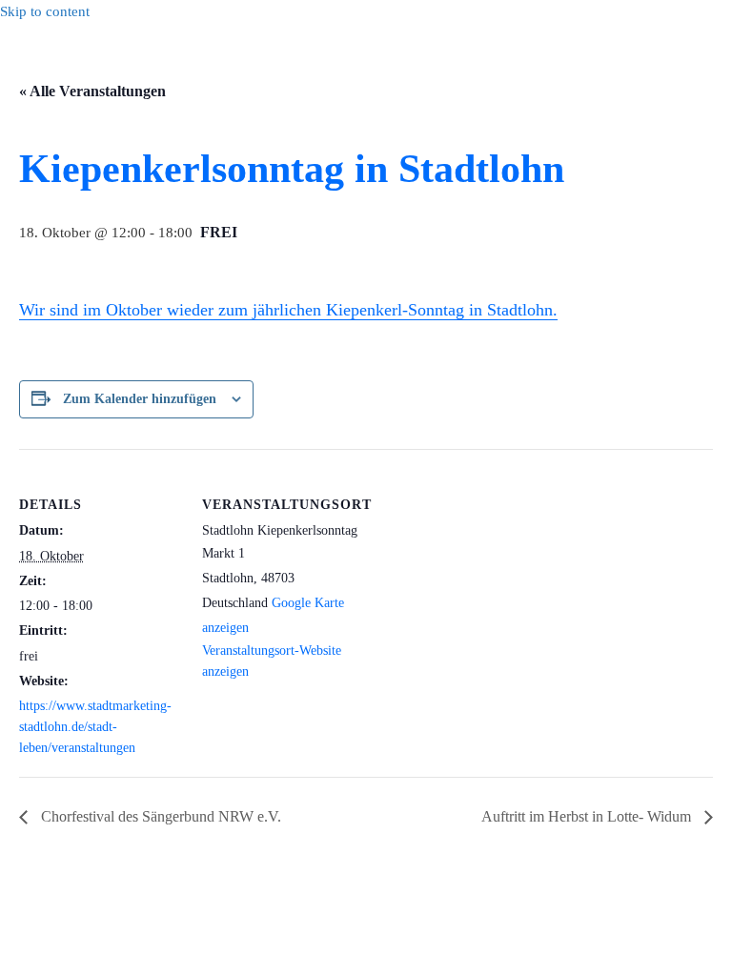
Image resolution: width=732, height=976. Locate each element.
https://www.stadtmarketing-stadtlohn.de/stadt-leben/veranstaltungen (95, 726)
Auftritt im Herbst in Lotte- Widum (588, 816)
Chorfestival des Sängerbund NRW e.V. (159, 816)
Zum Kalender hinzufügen (139, 399)
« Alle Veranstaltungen (92, 91)
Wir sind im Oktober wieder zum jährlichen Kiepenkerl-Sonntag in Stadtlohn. (288, 309)
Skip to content (45, 11)
